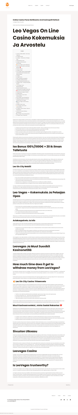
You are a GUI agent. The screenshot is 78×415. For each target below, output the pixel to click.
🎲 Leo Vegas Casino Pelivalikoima (22, 97)
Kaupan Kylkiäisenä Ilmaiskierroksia (22, 81)
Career (36, 5)
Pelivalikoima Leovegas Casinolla (22, 91)
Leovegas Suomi (19, 76)
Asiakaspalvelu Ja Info (20, 60)
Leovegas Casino (19, 70)
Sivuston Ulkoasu (19, 68)
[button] (71, 5)
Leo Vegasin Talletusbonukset (21, 79)
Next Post (68, 384)
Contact (48, 5)
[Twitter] (61, 399)
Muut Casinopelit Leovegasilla (21, 78)
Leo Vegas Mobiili (19, 56)
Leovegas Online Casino (20, 104)
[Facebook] (64, 399)
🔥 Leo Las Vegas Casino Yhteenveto (23, 64)
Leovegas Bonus (19, 93)
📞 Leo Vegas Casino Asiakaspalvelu (23, 113)
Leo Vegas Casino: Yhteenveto (21, 115)
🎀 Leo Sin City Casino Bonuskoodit (22, 90)
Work (42, 5)
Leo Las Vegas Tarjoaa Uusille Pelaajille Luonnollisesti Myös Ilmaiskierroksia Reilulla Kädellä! (23, 73)
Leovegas (18, 75)
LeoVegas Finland (16, 22)
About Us (30, 5)
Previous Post (10, 384)
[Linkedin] (70, 399)
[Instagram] (67, 399)
